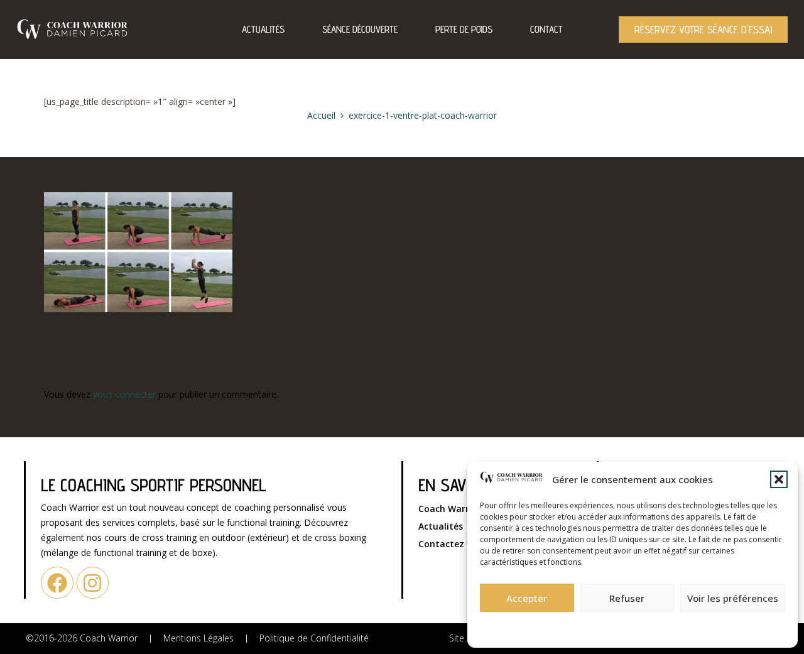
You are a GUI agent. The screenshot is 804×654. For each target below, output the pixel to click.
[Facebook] (57, 583)
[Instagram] (93, 583)
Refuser (626, 598)
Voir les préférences (732, 598)
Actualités (263, 29)
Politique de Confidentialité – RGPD (564, 626)
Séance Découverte (360, 29)
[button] (779, 479)
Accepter (526, 598)
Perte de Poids (463, 29)
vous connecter (124, 394)
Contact (546, 29)
